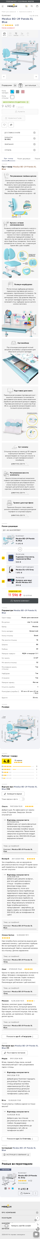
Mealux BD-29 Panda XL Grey (27, 1177)
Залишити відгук (14, 794)
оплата (8, 150)
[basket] (37, 6)
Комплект (18, 850)
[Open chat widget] (36, 1234)
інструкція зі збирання (16, 1154)
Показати (19, 1036)
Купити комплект (21, 601)
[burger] (2, 6)
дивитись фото (18, 464)
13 (16, 25)
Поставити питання (16, 1053)
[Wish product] (4, 124)
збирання (9, 144)
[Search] (32, 6)
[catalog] (27, 6)
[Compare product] (11, 124)
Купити (27, 1193)
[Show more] (35, 1193)
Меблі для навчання (9, 11)
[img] (9, 1179)
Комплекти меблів (25, 11)
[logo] (12, 5)
